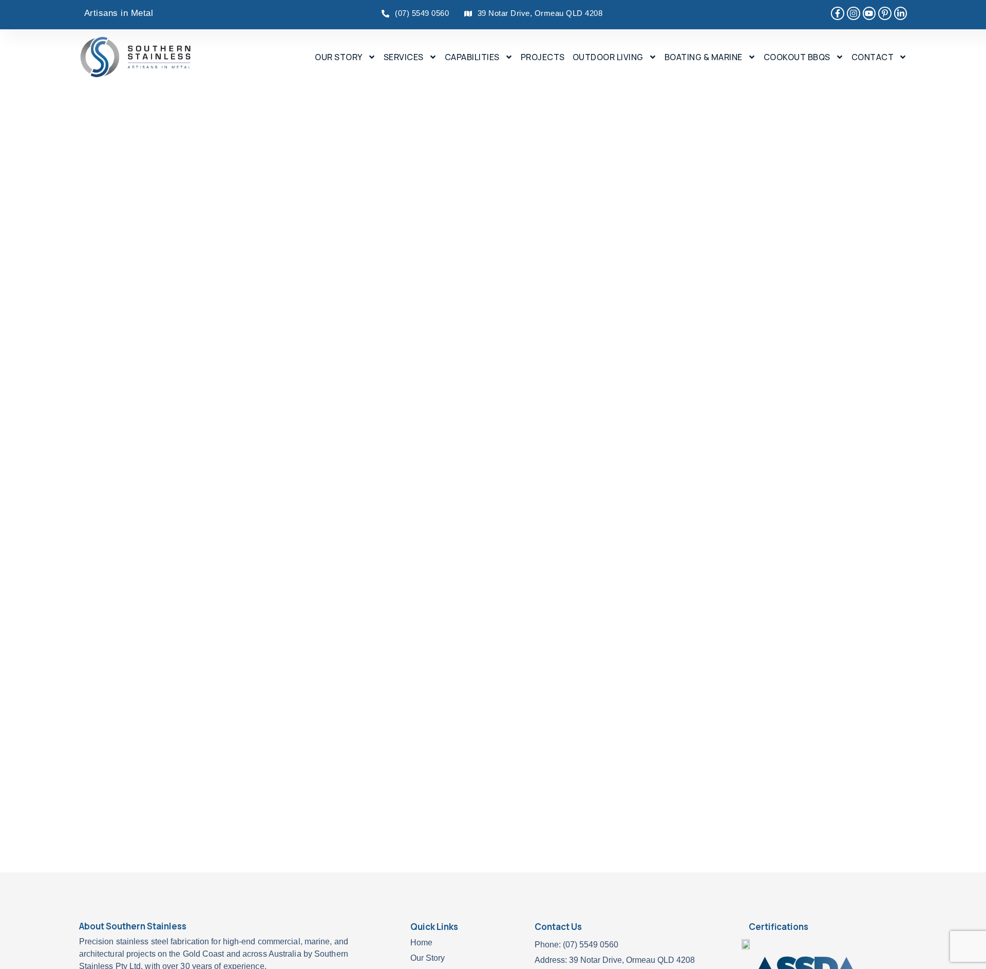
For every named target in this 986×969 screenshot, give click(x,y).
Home (421, 942)
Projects (543, 57)
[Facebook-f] (837, 13)
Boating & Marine (704, 57)
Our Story (339, 57)
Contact (872, 57)
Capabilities (472, 57)
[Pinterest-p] (885, 13)
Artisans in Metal (119, 13)
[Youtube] (869, 13)
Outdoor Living (608, 57)
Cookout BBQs (797, 57)
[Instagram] (853, 13)
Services (404, 57)
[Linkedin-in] (900, 13)
